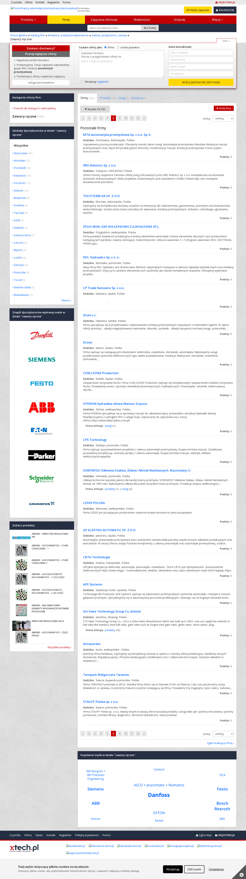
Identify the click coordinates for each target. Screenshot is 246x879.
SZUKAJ (151, 28)
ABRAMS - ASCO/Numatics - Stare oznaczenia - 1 (50, 547)
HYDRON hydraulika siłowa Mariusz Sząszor (115, 404)
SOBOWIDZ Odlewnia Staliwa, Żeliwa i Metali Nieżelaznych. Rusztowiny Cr (137, 470)
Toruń (18, 280)
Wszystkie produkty (59, 647)
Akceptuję (97, 81)
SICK (222, 775)
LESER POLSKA (94, 503)
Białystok (20, 198)
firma (111, 47)
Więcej (216, 20)
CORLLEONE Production (100, 373)
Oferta (28, 835)
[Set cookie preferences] (239, 872)
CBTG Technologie (96, 557)
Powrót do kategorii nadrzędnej (34, 108)
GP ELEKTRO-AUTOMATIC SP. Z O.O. (109, 530)
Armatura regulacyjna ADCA (48, 621)
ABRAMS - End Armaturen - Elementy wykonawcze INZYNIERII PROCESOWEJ (50, 608)
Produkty (27, 20)
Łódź (17, 220)
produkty (110, 489)
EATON (159, 812)
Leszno (18, 242)
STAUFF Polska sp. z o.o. (100, 702)
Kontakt (50, 835)
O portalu (15, 835)
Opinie (39, 835)
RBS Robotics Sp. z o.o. (99, 165)
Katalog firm (37, 35)
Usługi (123, 98)
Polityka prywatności (87, 835)
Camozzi (159, 769)
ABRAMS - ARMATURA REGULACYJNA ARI (50, 535)
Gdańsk (19, 227)
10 (125, 118)
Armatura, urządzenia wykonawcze (68, 35)
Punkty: (226, 156)
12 (138, 118)
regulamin (103, 81)
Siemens (96, 789)
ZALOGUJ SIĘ (226, 10)
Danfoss (159, 795)
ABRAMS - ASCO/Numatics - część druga (50, 634)
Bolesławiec (21, 295)
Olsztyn (19, 265)
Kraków (19, 205)
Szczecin (19, 183)
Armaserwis (91, 644)
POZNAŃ (20, 168)
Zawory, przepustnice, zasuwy (109, 35)
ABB (96, 803)
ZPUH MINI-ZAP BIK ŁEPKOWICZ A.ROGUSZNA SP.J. (121, 226)
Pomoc (106, 835)
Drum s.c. (90, 315)
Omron (95, 819)
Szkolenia (138, 98)
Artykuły (179, 20)
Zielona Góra (22, 235)
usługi (108, 426)
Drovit (87, 342)
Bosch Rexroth (222, 806)
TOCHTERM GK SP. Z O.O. (101, 196)
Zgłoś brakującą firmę (219, 743)
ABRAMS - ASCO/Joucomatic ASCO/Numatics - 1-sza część (48, 576)
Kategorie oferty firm (26, 97)
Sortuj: (207, 118)
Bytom (18, 250)
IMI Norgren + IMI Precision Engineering (95, 775)
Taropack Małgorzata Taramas (106, 675)
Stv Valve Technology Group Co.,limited (112, 611)
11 (131, 118)
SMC (222, 819)
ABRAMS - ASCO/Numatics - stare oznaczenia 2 (50, 562)
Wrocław (19, 160)
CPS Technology (95, 440)
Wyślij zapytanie (199, 10)
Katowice (20, 175)
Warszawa (20, 153)
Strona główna (18, 35)
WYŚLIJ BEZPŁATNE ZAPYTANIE (201, 82)
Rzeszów (20, 272)
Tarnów (19, 213)
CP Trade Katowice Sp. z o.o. (103, 288)
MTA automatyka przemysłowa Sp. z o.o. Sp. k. (117, 135)
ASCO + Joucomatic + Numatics (159, 785)
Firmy (66, 20)
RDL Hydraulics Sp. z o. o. (101, 257)
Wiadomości (142, 20)
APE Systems (92, 584)
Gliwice (18, 190)
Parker (159, 821)
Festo (222, 789)
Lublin (18, 257)
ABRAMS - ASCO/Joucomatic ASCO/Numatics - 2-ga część (48, 591)
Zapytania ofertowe (104, 20)
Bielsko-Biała (22, 287)
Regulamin (65, 835)
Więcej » (66, 300)
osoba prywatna (129, 47)
